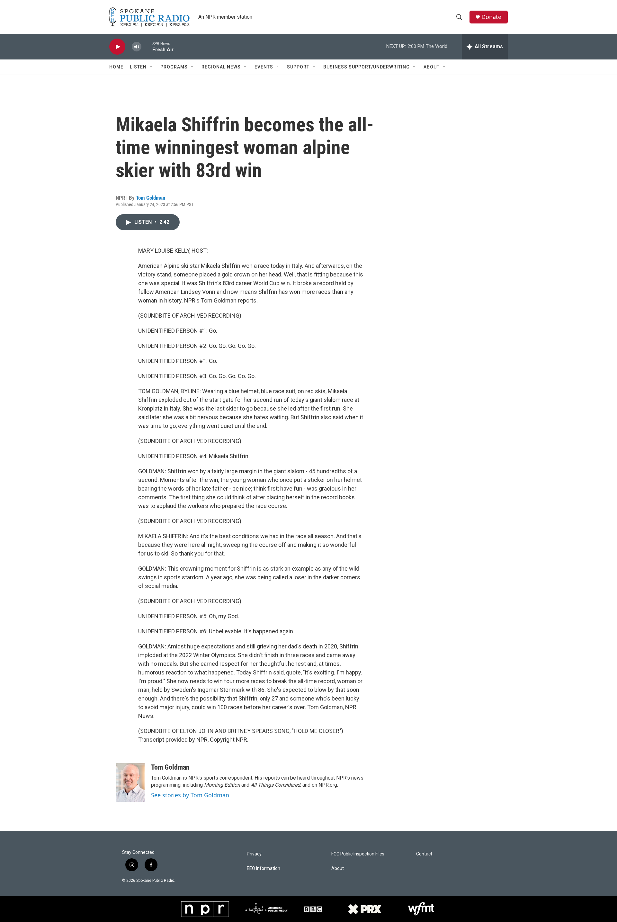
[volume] (136, 47)
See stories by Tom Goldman (190, 795)
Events (264, 66)
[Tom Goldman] (130, 782)
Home (116, 66)
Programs (174, 66)
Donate (491, 17)
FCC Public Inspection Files (357, 854)
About (432, 66)
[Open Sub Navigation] (151, 66)
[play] (117, 46)
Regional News (221, 66)
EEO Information (263, 868)
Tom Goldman (150, 197)
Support (298, 66)
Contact (424, 854)
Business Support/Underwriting (366, 66)
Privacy (254, 854)
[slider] (147, 46)
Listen (138, 66)
